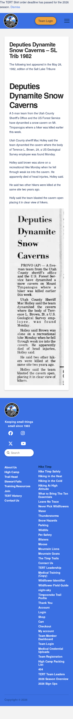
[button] (66, 20)
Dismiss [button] (15, 7)
